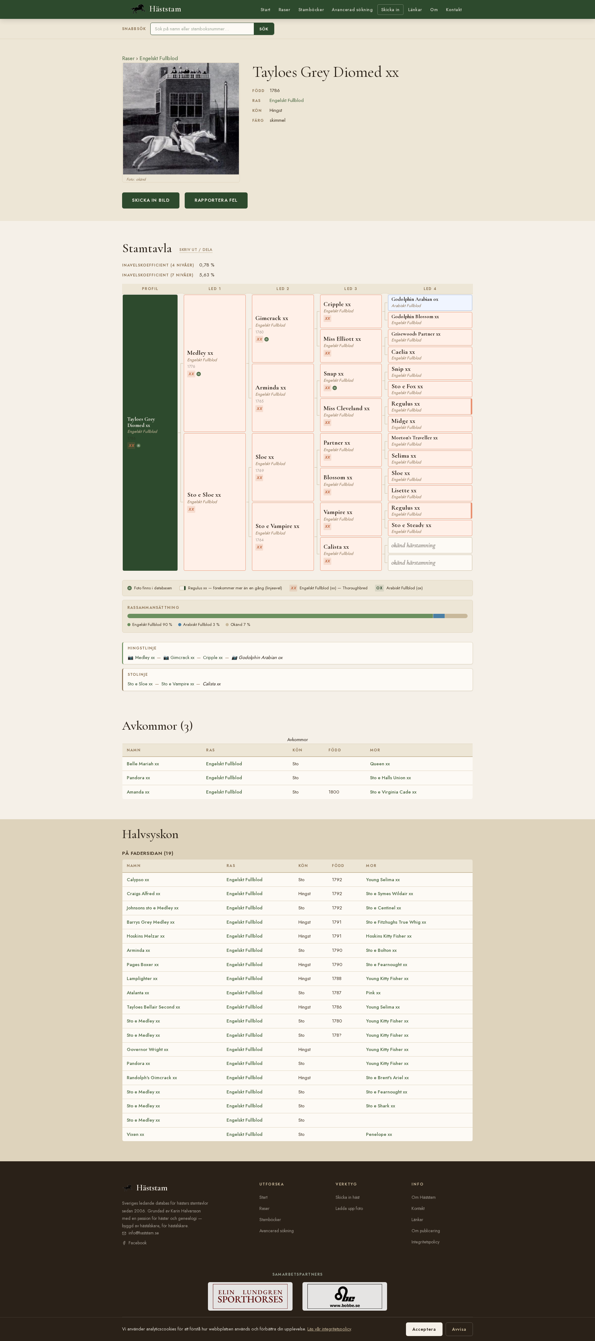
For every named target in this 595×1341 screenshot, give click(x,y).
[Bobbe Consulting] (344, 1296)
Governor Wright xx (147, 1049)
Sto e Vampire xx (177, 683)
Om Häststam (424, 1197)
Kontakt (454, 10)
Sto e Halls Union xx (390, 777)
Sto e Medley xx (143, 1021)
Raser (284, 10)
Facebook (138, 1243)
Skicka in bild (151, 200)
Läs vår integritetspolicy (329, 1329)
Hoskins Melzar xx (146, 936)
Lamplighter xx (142, 978)
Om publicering (426, 1231)
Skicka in (390, 10)
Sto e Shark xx (380, 1105)
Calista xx (211, 683)
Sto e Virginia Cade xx (393, 792)
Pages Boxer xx (143, 964)
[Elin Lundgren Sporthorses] (250, 1296)
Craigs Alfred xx (143, 893)
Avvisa (459, 1329)
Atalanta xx (138, 992)
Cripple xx (213, 657)
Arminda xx (138, 950)
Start (266, 10)
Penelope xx (379, 1134)
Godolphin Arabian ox (256, 657)
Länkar (415, 10)
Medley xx (141, 657)
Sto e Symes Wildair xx (389, 893)
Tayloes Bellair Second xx (153, 1007)
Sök (263, 29)
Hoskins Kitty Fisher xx (389, 936)
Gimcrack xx (178, 657)
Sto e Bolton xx (381, 950)
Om (434, 10)
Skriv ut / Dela (196, 249)
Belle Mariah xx (143, 763)
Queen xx (380, 763)
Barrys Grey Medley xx (150, 922)
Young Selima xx (383, 879)
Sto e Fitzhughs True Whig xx (396, 922)
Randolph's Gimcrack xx (152, 1077)
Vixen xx (135, 1134)
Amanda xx (138, 792)
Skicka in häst (347, 1197)
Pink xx (373, 992)
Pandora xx (138, 777)
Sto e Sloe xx (140, 683)
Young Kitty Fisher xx (387, 978)
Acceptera (424, 1329)
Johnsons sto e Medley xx (152, 907)
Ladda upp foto (349, 1208)
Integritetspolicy (425, 1242)
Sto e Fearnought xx (386, 964)
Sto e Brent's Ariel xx (387, 1077)
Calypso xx (138, 879)
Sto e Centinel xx (383, 907)
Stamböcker (311, 10)
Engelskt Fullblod (158, 58)
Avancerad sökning (352, 10)
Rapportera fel (216, 200)
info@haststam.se (144, 1233)
